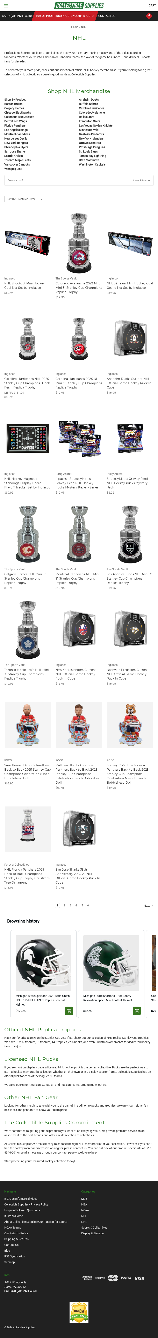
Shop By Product (15, 99)
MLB (84, 1198)
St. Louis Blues (88, 151)
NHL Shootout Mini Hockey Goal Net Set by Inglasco (24, 286)
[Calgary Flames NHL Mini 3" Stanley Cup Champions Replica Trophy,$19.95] (28, 534)
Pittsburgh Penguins (92, 147)
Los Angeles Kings (16, 129)
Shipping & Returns (16, 1239)
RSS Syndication (14, 1256)
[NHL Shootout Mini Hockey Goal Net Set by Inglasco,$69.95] (28, 243)
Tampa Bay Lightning (92, 155)
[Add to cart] (69, 1011)
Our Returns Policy (16, 1233)
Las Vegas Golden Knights (96, 125)
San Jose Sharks (15, 151)
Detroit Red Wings (15, 121)
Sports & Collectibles (94, 1227)
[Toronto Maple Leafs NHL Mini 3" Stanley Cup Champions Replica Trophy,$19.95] (28, 630)
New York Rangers (16, 142)
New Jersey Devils (15, 138)
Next (147, 905)
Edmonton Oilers (89, 121)
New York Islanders (91, 138)
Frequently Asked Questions (22, 1210)
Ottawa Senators (90, 142)
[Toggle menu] (5, 5)
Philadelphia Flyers (16, 147)
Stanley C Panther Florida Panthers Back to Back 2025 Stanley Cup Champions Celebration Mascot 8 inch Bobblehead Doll (128, 773)
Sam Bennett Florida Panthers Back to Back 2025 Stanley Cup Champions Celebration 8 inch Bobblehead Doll (27, 771)
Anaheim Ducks (89, 99)
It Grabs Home (13, 1216)
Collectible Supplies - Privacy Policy (26, 1204)
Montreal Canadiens (17, 134)
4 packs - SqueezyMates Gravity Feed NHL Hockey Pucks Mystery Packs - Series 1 (78, 483)
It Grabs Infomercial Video (20, 1198)
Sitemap (9, 1262)
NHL (84, 1221)
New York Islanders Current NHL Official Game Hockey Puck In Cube (76, 674)
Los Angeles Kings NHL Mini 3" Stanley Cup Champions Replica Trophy (129, 578)
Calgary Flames (14, 108)
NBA (84, 1204)
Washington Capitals (92, 164)
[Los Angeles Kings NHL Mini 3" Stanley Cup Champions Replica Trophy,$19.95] (130, 534)
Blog (7, 1250)
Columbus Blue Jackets (19, 117)
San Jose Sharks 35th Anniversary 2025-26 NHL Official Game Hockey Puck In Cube (78, 876)
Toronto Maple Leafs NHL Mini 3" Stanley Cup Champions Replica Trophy (26, 674)
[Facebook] (149, 16)
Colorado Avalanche (92, 112)
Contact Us (106, 16)
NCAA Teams (12, 1227)
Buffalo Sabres (88, 104)
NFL (84, 1216)
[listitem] (43, 974)
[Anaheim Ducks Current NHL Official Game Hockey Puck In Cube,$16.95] (130, 339)
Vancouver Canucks (17, 164)
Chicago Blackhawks (17, 112)
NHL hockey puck (69, 1067)
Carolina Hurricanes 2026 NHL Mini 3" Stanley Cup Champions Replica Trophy (79, 383)
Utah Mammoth (89, 160)
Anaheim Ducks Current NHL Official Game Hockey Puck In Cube (129, 383)
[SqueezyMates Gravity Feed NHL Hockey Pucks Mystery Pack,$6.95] (130, 438)
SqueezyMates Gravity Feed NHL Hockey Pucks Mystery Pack (127, 483)
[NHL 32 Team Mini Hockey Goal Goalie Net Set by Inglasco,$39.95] (130, 243)
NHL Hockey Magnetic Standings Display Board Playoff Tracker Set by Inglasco (27, 483)
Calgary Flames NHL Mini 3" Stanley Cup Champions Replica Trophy (25, 578)
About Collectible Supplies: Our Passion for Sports (35, 1221)
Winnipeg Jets (13, 168)
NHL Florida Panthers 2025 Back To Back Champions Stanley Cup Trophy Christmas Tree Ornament (27, 876)
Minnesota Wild (89, 129)
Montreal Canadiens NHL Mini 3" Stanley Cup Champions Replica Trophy (78, 578)
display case (97, 1071)
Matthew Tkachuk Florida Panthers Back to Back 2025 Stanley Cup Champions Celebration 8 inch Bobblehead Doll (78, 773)
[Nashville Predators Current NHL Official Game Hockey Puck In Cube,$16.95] (130, 630)
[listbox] (31, 199)
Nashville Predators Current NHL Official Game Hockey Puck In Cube (127, 674)
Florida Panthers (15, 125)
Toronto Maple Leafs (17, 160)
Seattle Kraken (13, 155)
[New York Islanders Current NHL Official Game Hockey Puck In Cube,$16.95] (79, 630)
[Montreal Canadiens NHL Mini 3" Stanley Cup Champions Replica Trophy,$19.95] (79, 534)
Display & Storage (92, 1233)
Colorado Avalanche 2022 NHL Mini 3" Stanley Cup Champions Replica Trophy (79, 288)
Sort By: (11, 199)
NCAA (85, 1210)
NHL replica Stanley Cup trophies (128, 1037)
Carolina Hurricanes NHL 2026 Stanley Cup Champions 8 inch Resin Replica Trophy (27, 383)
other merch (27, 1105)
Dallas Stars (86, 117)
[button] (79, 180)
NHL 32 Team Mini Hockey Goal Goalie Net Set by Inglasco (130, 286)
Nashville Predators (91, 134)
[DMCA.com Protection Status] (79, 1312)
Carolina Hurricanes (91, 108)
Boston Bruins (13, 104)
